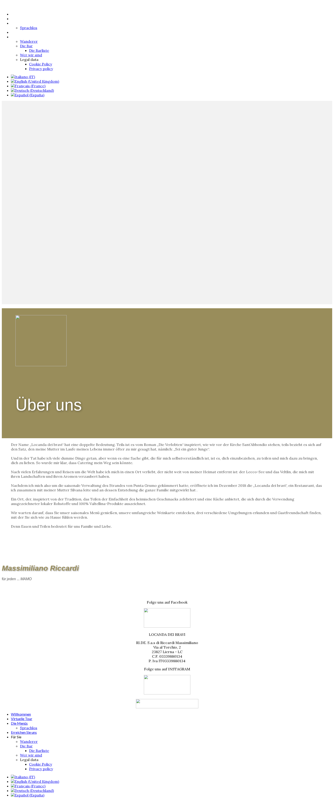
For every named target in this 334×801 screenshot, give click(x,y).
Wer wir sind (31, 55)
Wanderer (29, 41)
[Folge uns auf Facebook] (167, 626)
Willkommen (21, 14)
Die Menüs (19, 23)
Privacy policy (41, 68)
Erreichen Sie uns (24, 32)
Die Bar (26, 46)
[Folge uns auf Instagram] (167, 693)
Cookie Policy (40, 64)
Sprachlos (28, 27)
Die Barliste (39, 50)
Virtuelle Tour (21, 18)
